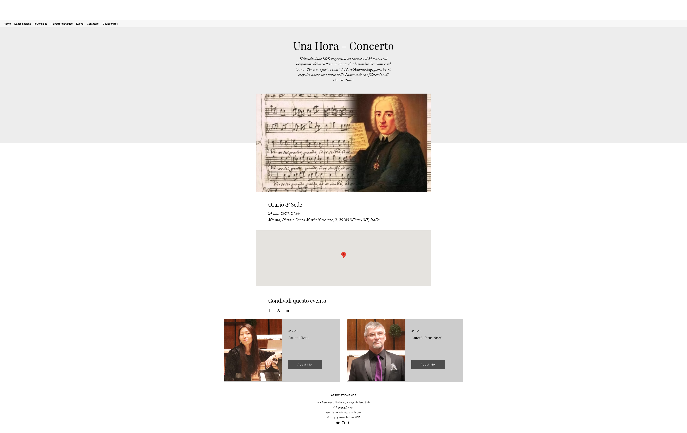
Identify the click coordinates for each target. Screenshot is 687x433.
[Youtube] (338, 422)
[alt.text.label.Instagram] (343, 422)
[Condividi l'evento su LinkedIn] (287, 310)
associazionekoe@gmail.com (343, 412)
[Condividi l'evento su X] (278, 310)
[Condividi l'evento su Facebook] (270, 310)
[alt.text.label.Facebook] (348, 422)
